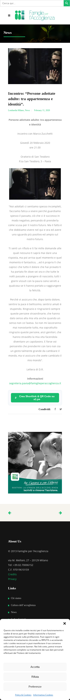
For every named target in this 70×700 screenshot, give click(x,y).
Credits (12, 574)
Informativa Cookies (43, 694)
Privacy (12, 579)
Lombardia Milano (16, 110)
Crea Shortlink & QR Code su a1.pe (37, 398)
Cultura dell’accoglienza (23, 605)
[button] (64, 623)
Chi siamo (16, 598)
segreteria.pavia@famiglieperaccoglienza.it (35, 383)
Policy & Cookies (23, 694)
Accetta (35, 666)
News (27, 110)
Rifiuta (35, 676)
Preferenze (35, 686)
